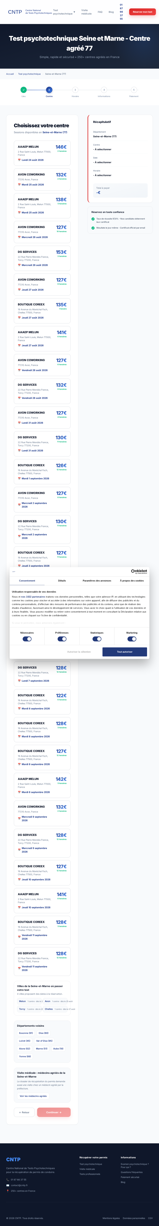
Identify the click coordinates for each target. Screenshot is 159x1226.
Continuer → (53, 1112)
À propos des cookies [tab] (132, 580)
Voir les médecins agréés (33, 1096)
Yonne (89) (25, 1056)
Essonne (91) (26, 1033)
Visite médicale (87, 1169)
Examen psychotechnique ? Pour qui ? (135, 1165)
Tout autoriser (124, 652)
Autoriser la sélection (79, 652)
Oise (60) (43, 1033)
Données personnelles (134, 1218)
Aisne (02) (24, 1048)
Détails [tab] (62, 580)
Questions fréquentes (132, 1172)
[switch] (62, 638)
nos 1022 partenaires (33, 596)
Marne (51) (41, 1048)
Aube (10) (58, 1048)
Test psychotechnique (29, 74)
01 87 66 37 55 (121, 11)
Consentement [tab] (27, 580)
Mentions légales (111, 1218)
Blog (123, 1182)
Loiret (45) (24, 1040)
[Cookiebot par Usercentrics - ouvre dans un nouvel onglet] (133, 571)
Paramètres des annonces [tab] (97, 580)
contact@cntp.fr (19, 1185)
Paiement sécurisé (130, 1177)
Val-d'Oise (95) (44, 1040)
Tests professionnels (90, 1174)
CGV (150, 1218)
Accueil (10, 74)
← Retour (24, 1112)
